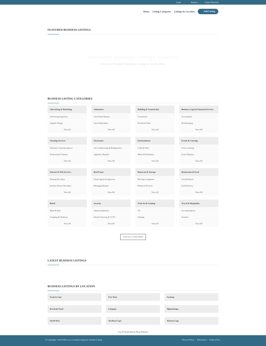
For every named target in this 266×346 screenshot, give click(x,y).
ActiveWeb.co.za (64, 340)
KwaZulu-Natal (56, 309)
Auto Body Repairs (102, 116)
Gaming (141, 217)
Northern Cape (114, 321)
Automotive (99, 109)
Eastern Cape (56, 297)
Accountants (186, 116)
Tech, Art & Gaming (146, 203)
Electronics (99, 141)
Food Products (187, 179)
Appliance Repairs (101, 154)
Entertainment (144, 141)
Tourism (184, 217)
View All (67, 129)
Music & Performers (146, 154)
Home (146, 11)
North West (55, 321)
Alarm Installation (101, 210)
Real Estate (99, 172)
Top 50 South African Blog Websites (133, 332)
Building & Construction (148, 109)
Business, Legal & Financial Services (197, 109)
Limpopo (112, 309)
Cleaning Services (57, 141)
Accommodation (188, 210)
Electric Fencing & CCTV (104, 217)
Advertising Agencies (59, 116)
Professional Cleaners (59, 154)
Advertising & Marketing (61, 109)
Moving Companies (146, 179)
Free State (112, 297)
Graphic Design (56, 123)
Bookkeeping (187, 123)
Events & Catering (189, 141)
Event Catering (187, 148)
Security (97, 203)
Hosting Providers (57, 179)
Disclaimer (201, 340)
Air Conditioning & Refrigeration (108, 148)
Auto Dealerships (101, 123)
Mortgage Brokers (101, 186)
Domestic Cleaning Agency (61, 148)
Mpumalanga (173, 309)
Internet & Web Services (60, 172)
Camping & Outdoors (59, 217)
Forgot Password (211, 2)
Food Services (187, 186)
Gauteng (170, 297)
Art (139, 210)
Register (194, 2)
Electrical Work (144, 123)
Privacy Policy (188, 340)
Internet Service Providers (60, 186)
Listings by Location (184, 11)
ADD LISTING (133, 74)
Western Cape (173, 321)
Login (178, 2)
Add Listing (209, 11)
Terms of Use (214, 340)
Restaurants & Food (190, 172)
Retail (52, 203)
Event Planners (187, 154)
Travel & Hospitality (190, 203)
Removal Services (145, 186)
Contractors (142, 116)
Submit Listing (95, 340)
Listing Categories (162, 11)
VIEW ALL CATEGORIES (133, 237)
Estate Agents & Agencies (104, 179)
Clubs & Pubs (143, 148)
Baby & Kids (55, 210)
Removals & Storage (147, 172)
